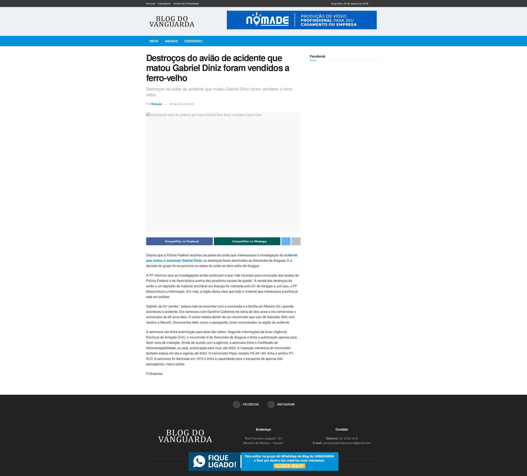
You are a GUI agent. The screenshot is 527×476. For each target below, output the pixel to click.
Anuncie (150, 3)
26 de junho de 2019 (182, 104)
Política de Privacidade (186, 3)
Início (153, 41)
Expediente (164, 3)
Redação (156, 104)
